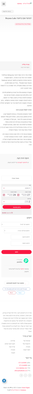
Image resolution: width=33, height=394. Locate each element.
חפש (16, 252)
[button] (16, 188)
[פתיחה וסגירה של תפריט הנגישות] (4, 380)
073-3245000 (22, 362)
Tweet (20, 292)
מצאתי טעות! (15, 178)
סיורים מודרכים (20, 24)
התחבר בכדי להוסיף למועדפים (15, 283)
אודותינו (13, 341)
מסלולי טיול (27, 24)
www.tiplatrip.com (21, 368)
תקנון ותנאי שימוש (10, 344)
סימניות (13, 350)
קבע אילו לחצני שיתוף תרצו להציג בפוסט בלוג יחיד (16, 289)
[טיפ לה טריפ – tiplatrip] (24, 3)
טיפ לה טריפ (14, 390)
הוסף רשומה (26, 350)
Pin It (11, 292)
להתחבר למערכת (22, 162)
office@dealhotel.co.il (20, 370)
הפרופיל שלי (26, 341)
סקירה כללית (25, 64)
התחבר (22, 269)
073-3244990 (23, 365)
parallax (19, 262)
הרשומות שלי (26, 344)
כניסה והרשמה (7, 11)
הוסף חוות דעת (25, 67)
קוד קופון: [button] (6, 213)
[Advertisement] (16, 43)
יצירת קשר (12, 347)
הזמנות (13, 353)
